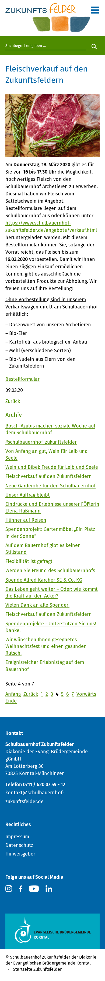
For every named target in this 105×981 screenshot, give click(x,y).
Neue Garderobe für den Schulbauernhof (50, 486)
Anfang (13, 694)
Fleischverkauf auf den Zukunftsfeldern (48, 476)
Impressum (17, 837)
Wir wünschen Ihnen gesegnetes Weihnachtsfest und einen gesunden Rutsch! (46, 646)
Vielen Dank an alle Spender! (37, 605)
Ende (11, 701)
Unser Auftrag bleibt (27, 495)
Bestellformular (22, 379)
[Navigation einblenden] (95, 11)
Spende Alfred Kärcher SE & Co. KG (43, 580)
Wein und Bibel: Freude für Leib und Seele (51, 467)
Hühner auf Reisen (25, 520)
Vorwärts (86, 694)
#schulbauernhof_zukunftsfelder (41, 442)
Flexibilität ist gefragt (28, 561)
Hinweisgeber (20, 854)
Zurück (12, 401)
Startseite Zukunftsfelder (37, 969)
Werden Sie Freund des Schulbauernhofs (50, 570)
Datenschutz (19, 845)
